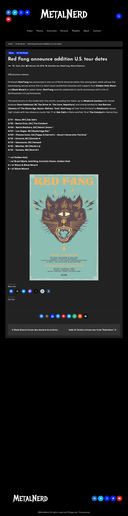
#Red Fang (65, 66)
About (86, 31)
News (11, 53)
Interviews (52, 31)
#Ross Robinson (77, 66)
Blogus (71, 512)
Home (30, 31)
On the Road (22, 53)
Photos (39, 31)
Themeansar (84, 512)
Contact (97, 31)
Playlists (76, 31)
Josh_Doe (20, 66)
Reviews (64, 31)
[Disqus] (63, 376)
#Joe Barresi (53, 66)
